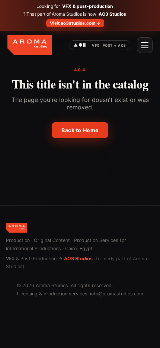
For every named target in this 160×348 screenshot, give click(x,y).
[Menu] (145, 45)
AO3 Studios (78, 258)
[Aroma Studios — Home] (29, 45)
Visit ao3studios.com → (75, 23)
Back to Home (80, 130)
